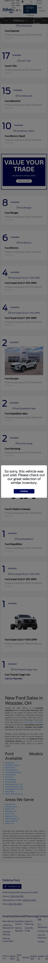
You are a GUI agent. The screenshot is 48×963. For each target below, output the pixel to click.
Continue (24, 491)
